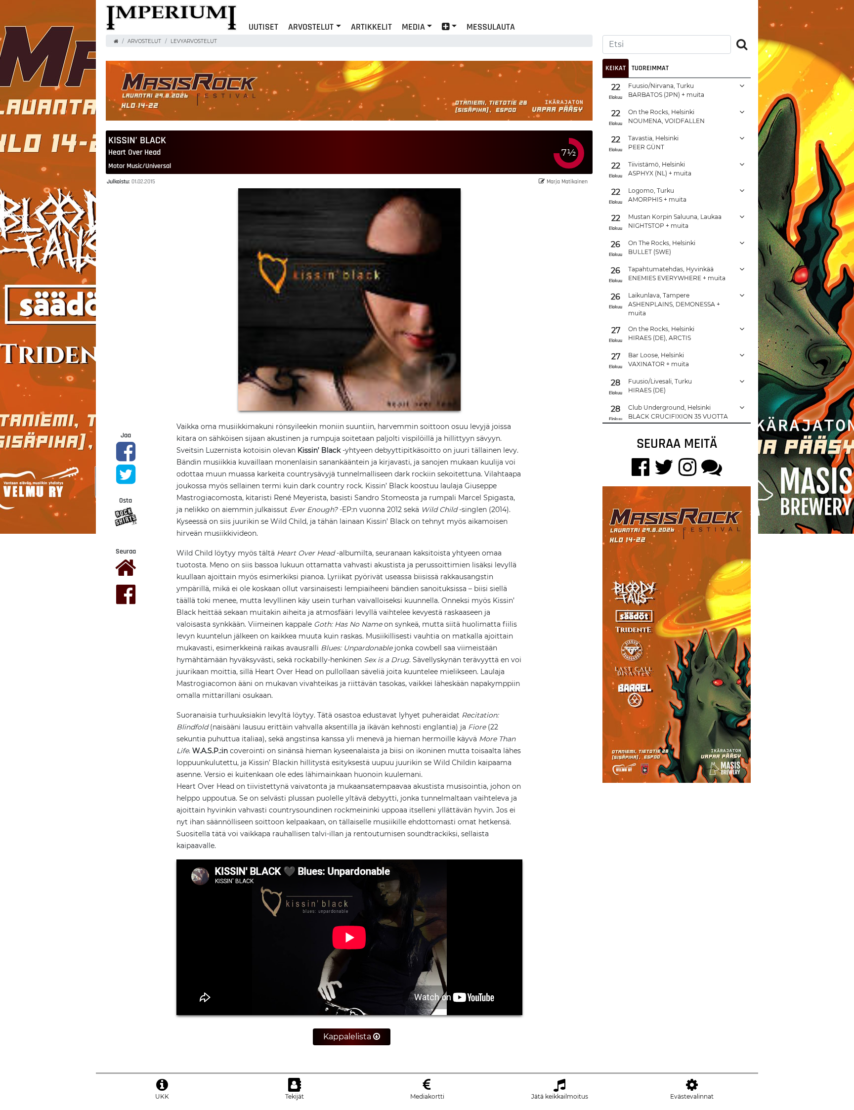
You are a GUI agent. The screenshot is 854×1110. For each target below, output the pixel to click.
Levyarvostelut (194, 41)
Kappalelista (348, 1036)
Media (413, 26)
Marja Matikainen (567, 181)
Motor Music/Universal (139, 166)
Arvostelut (311, 26)
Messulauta (491, 26)
